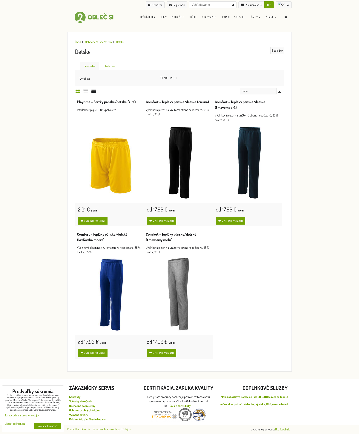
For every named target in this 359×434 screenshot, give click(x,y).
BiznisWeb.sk (282, 429)
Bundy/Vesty (209, 17)
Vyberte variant (94, 221)
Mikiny (163, 17)
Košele (193, 17)
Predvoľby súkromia (78, 429)
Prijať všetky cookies (47, 426)
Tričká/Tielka (147, 17)
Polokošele (177, 17)
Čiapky (254, 17)
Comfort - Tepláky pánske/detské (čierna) (177, 101)
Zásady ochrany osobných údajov (112, 429)
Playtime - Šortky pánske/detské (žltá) (106, 101)
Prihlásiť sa (156, 5)
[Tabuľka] (94, 92)
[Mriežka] (78, 92)
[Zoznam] (86, 92)
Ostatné (269, 17)
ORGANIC (225, 17)
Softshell (240, 17)
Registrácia (178, 5)
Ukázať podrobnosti (15, 423)
